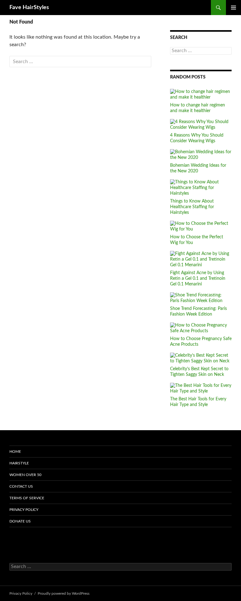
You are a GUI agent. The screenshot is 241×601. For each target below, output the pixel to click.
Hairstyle (19, 463)
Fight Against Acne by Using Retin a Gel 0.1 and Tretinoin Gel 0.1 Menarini (197, 278)
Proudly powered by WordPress (63, 593)
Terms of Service (26, 498)
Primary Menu (233, 7)
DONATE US (20, 521)
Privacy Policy (23, 510)
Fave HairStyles (29, 7)
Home (15, 451)
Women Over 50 (25, 475)
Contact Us (21, 486)
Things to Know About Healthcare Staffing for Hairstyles (192, 207)
